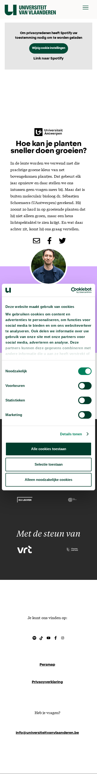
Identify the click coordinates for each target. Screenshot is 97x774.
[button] (85, 7)
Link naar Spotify (48, 59)
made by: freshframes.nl (47, 750)
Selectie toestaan (49, 464)
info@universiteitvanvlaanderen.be (47, 733)
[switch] (85, 385)
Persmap (47, 665)
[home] (30, 7)
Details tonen (71, 434)
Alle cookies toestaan (48, 449)
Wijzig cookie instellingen (48, 48)
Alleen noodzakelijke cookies (48, 480)
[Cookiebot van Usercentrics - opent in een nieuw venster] (71, 290)
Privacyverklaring (47, 682)
